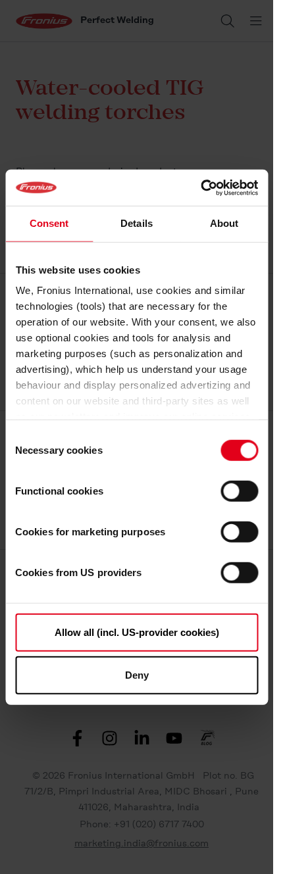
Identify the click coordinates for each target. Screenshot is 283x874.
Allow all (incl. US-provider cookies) (137, 631)
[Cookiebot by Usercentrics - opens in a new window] (200, 187)
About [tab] (224, 223)
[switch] (239, 490)
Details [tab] (136, 223)
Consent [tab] (49, 223)
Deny (137, 675)
